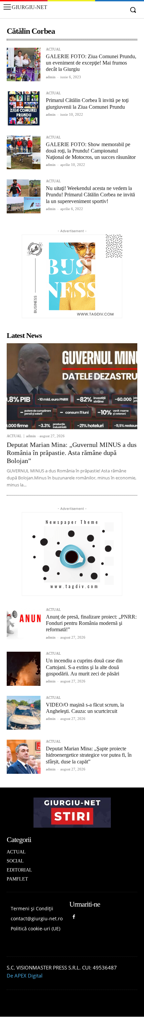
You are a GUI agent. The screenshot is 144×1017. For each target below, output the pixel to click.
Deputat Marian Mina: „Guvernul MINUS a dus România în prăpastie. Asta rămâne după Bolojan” (72, 452)
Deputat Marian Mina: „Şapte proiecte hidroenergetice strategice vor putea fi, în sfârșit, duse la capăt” (89, 755)
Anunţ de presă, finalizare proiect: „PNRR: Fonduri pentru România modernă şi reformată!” (91, 623)
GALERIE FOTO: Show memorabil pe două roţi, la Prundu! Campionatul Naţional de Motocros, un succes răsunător (91, 151)
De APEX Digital (25, 975)
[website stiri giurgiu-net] (72, 813)
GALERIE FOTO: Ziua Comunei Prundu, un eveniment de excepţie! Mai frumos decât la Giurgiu (91, 63)
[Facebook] (73, 917)
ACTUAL (53, 49)
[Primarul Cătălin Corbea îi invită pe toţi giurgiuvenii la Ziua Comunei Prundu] (24, 108)
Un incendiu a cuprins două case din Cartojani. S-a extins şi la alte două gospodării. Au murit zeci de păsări (84, 667)
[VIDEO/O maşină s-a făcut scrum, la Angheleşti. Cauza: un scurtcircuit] (24, 713)
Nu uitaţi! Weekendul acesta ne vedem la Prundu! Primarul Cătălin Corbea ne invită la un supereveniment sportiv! (90, 194)
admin (51, 77)
